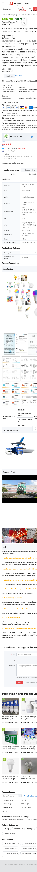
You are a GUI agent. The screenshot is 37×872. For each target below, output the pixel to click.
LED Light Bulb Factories (11, 843)
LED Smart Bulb (26, 807)
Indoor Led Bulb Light (10, 848)
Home (3, 15)
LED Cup (6, 829)
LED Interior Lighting (24, 15)
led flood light (25, 804)
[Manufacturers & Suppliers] (18, 3)
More (4, 857)
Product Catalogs (31, 796)
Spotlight (30, 829)
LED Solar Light (7, 807)
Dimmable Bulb (18, 829)
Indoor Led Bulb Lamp (29, 848)
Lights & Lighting (12, 15)
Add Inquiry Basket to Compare (14, 163)
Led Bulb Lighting (9, 834)
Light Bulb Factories (30, 843)
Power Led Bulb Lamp (11, 853)
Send (19, 682)
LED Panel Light (7, 804)
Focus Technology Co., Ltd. (26, 864)
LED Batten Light (7, 800)
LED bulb (24, 800)
